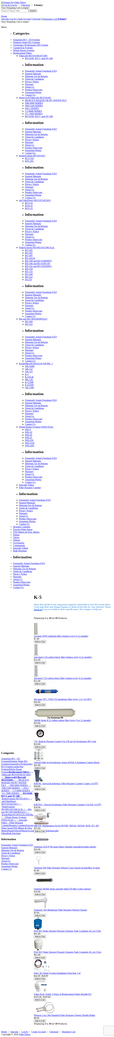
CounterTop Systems (23, 47)
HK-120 (29, 379)
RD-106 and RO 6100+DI (37, 263)
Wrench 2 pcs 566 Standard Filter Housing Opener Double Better (64, 1015)
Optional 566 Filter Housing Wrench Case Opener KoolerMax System (67, 868)
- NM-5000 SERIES (17, 785)
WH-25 (28, 437)
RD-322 (29, 277)
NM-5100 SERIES (34, 105)
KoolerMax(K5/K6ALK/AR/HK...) (36, 363)
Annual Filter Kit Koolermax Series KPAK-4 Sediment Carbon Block (66, 762)
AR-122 (29, 369)
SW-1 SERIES (32, 108)
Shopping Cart (68, 1031)
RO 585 (29, 255)
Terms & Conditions (34, 79)
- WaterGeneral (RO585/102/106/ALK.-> (13, 807)
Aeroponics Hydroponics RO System (30, 45)
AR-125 (29, 371)
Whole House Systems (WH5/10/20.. (36, 427)
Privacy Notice (32, 81)
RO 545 (29, 250)
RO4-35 (29, 205)
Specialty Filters (26, 485)
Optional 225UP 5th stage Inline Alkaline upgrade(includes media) (65, 846)
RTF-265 (29, 161)
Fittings (16, 540)
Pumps (16, 534)
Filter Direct (24, 1034)
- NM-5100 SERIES (16, 786)
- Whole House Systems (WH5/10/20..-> (13, 818)
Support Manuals (33, 73)
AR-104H (29, 366)
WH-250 (29, 440)
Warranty (29, 84)
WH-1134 (29, 443)
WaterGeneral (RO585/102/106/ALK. (37, 247)
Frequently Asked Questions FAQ (41, 71)
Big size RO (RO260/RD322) (33, 319)
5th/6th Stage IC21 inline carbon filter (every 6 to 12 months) (62, 720)
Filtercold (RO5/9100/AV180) (33, 55)
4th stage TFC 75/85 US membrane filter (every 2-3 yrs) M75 (63, 699)
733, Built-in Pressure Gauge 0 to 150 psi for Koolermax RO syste (65, 741)
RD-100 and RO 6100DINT (38, 261)
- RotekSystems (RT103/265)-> (15, 797)
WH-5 (28, 429)
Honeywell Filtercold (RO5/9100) (35, 97)
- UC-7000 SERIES (17, 792)
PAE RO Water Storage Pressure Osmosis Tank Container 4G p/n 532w (67, 952)
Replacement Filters (22, 53)
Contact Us (30, 95)
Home (4, 16)
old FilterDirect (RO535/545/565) (35, 200)
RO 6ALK (30, 258)
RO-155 (29, 271)
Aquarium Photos (33, 92)
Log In (13, 5)
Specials (5, 19)
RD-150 (29, 269)
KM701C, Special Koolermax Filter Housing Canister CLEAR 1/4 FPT (67, 804)
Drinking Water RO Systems (26, 42)
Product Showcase (33, 89)
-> (20, 772)
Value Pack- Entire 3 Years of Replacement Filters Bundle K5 (62, 994)
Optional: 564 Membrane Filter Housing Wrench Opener (60, 910)
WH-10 (28, 432)
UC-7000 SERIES (33, 113)
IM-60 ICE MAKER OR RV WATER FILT (46, 100)
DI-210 (28, 279)
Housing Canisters (21, 526)
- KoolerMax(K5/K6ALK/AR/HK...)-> (18, 815)
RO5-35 (29, 208)
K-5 (27, 374)
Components (19, 545)
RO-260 (29, 274)
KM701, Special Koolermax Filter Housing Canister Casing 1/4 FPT (66, 783)
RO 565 (29, 253)
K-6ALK (29, 377)
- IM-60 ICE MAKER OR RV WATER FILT (15, 783)
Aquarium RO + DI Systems (26, 39)
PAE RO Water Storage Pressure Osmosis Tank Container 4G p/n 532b (67, 931)
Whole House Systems (23, 50)
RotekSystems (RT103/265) (32, 155)
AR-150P (29, 387)
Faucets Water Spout (22, 529)
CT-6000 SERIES (33, 111)
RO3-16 (29, 203)
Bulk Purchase (20, 551)
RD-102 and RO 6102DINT (38, 266)
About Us (29, 87)
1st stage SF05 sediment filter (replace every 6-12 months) (61, 636)
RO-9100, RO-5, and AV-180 (39, 58)
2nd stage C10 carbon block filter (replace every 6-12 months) (63, 657)
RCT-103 (29, 158)
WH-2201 (29, 445)
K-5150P (29, 382)
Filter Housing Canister (30, 487)
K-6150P (29, 385)
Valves (16, 537)
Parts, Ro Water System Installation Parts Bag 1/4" (57, 973)
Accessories (18, 542)
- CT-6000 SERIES (19, 790)
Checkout (25, 5)
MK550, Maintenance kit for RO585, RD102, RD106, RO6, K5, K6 (66, 825)
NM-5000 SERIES (34, 103)
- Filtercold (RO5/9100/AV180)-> (17, 775)
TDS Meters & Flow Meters (26, 532)
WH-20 (28, 435)
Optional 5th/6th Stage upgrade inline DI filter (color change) (62, 889)
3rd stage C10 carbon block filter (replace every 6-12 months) (62, 678)
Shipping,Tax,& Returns (36, 76)
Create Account (23, 19)
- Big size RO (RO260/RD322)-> (16, 810)
